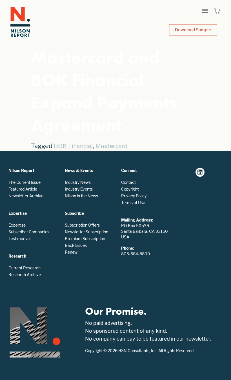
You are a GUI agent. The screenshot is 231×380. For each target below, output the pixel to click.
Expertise (17, 225)
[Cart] (217, 11)
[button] (205, 11)
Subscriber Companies (28, 231)
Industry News (78, 182)
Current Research (24, 267)
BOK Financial (73, 145)
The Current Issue (24, 182)
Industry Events (79, 189)
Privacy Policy (133, 195)
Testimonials (19, 238)
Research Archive (24, 274)
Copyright (130, 189)
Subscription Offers (82, 225)
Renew (71, 252)
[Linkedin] (200, 172)
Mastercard (111, 145)
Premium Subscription (85, 238)
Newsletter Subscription (86, 231)
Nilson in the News (81, 195)
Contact (128, 182)
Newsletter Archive (25, 195)
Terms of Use (133, 202)
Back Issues (76, 245)
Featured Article (22, 189)
